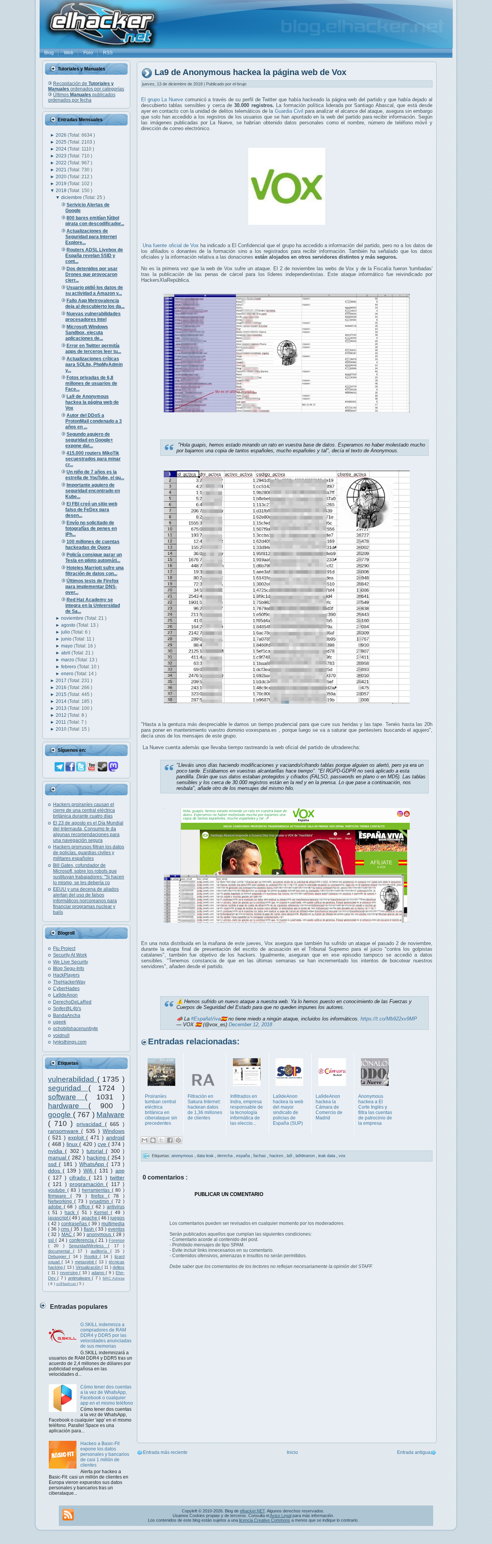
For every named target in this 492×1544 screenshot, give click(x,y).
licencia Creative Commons (264, 1520)
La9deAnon (65, 995)
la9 (290, 1155)
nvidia (56, 1151)
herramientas (97, 1190)
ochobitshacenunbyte (75, 1028)
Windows (114, 1131)
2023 (62, 156)
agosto (68, 625)
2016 (62, 687)
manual (58, 1157)
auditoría (100, 1251)
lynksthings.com (69, 1042)
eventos (116, 1229)
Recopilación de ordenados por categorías (86, 86)
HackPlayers (66, 975)
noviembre (73, 618)
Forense (117, 1240)
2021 (62, 169)
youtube (57, 1190)
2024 (62, 149)
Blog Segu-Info (68, 968)
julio (66, 632)
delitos (119, 1267)
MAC (67, 1234)
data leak (206, 1155)
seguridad (68, 1088)
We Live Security (70, 962)
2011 (61, 722)
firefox (99, 1196)
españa (243, 1155)
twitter (117, 1177)
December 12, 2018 (250, 1024)
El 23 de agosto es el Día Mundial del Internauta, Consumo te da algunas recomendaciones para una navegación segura (88, 831)
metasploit (85, 1262)
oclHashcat (66, 1283)
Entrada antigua (413, 1452)
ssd (53, 1164)
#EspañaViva (206, 1019)
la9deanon (306, 1155)
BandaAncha (66, 1015)
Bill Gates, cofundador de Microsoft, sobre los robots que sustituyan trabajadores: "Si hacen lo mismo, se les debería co (88, 874)
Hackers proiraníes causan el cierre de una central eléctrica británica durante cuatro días (84, 810)
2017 (62, 680)
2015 (62, 694)
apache (89, 1218)
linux (73, 1144)
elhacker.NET (252, 1511)
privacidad (90, 1124)
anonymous (99, 1234)
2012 (62, 715)
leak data (327, 1155)
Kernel (102, 1212)
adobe (56, 1206)
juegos (117, 1218)
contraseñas (74, 1223)
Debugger (58, 1256)
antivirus (116, 1206)
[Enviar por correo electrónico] (144, 1140)
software (66, 1097)
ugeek (59, 1022)
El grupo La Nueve (162, 99)
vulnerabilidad (72, 1079)
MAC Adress (114, 1278)
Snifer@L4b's (67, 1008)
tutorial (96, 1151)
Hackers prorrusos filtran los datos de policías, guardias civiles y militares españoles (88, 852)
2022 (62, 163)
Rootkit (92, 1256)
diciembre (72, 197)
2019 (62, 183)
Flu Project (64, 948)
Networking (61, 1201)
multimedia (113, 1223)
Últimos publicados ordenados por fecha (81, 97)
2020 (62, 176)
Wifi (89, 1171)
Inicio (292, 1452)
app (120, 1171)
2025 (62, 142)
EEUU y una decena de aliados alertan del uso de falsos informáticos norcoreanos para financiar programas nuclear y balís (86, 901)
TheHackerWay (69, 982)
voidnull (61, 1035)
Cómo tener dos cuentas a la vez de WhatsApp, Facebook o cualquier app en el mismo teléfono (106, 1395)
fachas (260, 1155)
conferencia (82, 1240)
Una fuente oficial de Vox (171, 245)
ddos (55, 1171)
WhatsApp (92, 1164)
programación (88, 1184)
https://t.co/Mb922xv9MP (389, 1019)
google (60, 1115)
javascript (58, 1218)
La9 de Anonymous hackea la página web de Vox (250, 72)
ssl (51, 1240)
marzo (68, 659)
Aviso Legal (280, 1515)
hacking (97, 1157)
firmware (59, 1196)
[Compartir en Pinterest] (178, 1140)
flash (89, 1229)
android (115, 1137)
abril (66, 653)
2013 (62, 708)
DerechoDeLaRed (72, 1002)
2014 (62, 701)
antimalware (80, 1278)
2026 (62, 135)
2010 (62, 729)
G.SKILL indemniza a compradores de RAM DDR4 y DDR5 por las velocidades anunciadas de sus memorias (105, 1335)
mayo (67, 646)
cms (66, 1229)
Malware (110, 1115)
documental (60, 1251)
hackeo (276, 1155)
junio (67, 639)
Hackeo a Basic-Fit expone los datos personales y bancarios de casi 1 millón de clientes (104, 1454)
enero (68, 673)
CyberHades (66, 988)
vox (342, 1155)
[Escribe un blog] (153, 1140)
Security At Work (70, 955)
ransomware (64, 1131)
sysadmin (100, 1201)
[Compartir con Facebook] (170, 1140)
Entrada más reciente (165, 1452)
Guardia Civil (289, 111)
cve (103, 1144)
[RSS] (68, 1515)
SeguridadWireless (88, 1245)
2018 (62, 190)
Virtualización (88, 1267)
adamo (98, 1272)
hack (71, 1212)
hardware (68, 1106)
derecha (225, 1155)
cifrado (78, 1177)
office (85, 1206)
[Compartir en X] (161, 1140)
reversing (69, 1272)
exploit (77, 1137)
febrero (69, 666)
